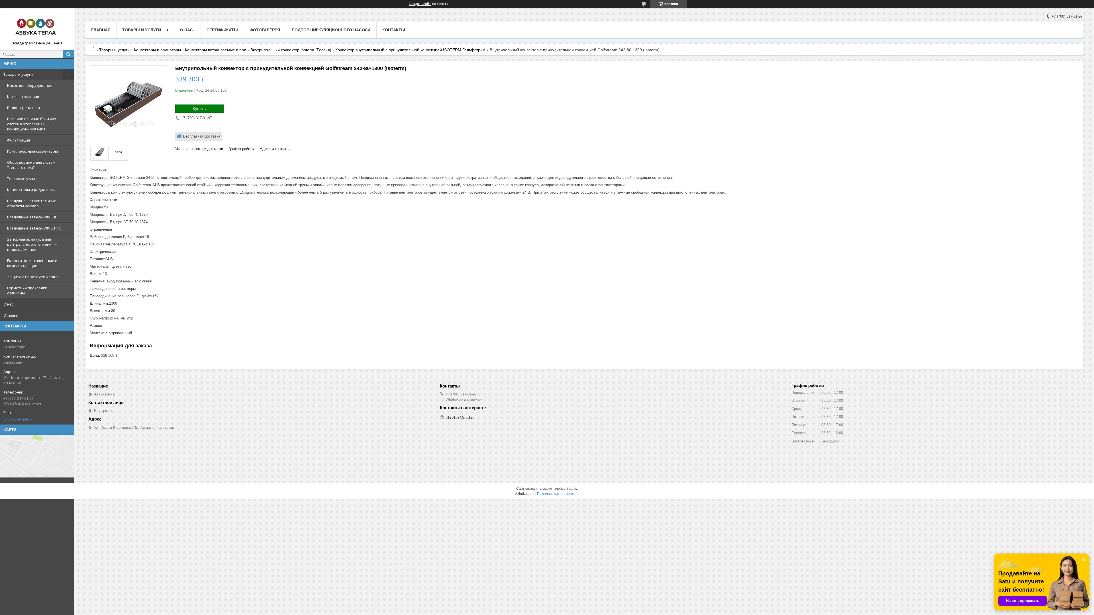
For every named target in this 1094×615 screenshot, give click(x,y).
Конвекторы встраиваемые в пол (215, 50)
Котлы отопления (23, 96)
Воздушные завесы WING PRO (34, 228)
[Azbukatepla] (37, 26)
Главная (101, 30)
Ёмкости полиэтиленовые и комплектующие (32, 263)
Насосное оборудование (29, 85)
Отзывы (10, 315)
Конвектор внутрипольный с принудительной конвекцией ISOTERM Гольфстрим (410, 50)
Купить (199, 108)
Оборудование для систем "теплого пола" (31, 165)
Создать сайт (420, 4)
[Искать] (68, 54)
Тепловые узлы (21, 178)
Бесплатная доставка (201, 136)
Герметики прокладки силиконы (27, 290)
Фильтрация (18, 140)
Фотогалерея (265, 30)
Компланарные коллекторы (32, 151)
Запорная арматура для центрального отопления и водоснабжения (32, 244)
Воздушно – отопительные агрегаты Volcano (31, 203)
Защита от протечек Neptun (33, 276)
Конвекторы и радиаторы (31, 189)
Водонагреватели (23, 107)
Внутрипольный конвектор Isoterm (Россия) (290, 50)
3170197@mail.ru (17, 419)
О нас (8, 304)
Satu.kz (572, 489)
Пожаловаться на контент (558, 494)
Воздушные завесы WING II (31, 217)
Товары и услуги (18, 74)
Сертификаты (222, 30)
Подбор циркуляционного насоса (331, 30)
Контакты (393, 30)
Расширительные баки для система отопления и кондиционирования (31, 124)
